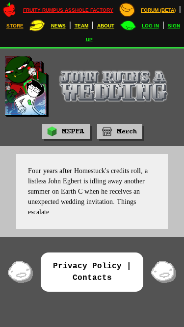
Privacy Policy (87, 266)
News (58, 25)
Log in (150, 25)
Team (81, 25)
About (105, 25)
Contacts (92, 278)
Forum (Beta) (158, 10)
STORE (15, 25)
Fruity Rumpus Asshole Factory (68, 10)
